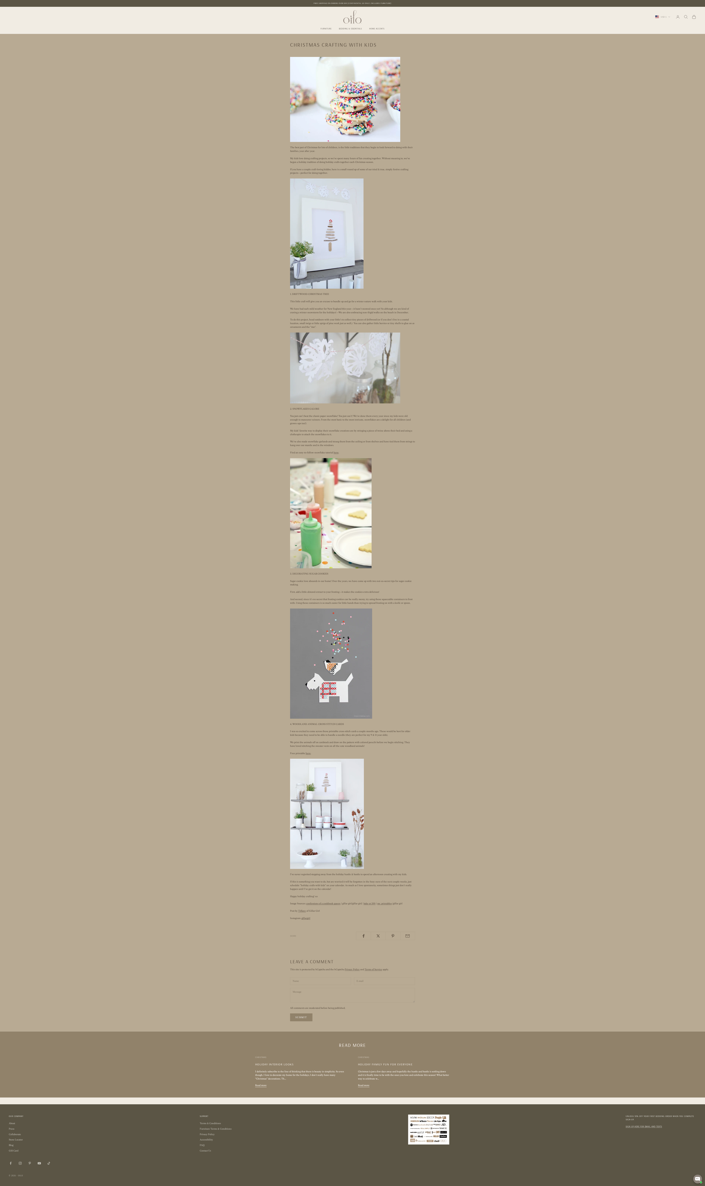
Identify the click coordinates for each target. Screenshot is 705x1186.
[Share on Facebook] (363, 936)
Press (11, 1128)
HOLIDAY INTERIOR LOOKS (274, 1064)
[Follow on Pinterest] (30, 1163)
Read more (261, 1085)
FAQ (202, 1145)
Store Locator (16, 1139)
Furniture (326, 28)
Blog (11, 1145)
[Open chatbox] (697, 1179)
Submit (301, 1017)
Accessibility (206, 1139)
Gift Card (13, 1150)
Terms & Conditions (210, 1123)
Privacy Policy (352, 969)
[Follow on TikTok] (49, 1163)
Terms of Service (373, 969)
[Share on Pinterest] (393, 936)
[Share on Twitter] (378, 936)
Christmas (260, 1057)
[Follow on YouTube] (39, 1163)
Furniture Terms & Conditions (216, 1128)
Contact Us (205, 1150)
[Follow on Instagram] (20, 1163)
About (12, 1123)
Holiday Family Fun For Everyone (385, 1064)
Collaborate (15, 1134)
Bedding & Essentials (350, 28)
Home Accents (376, 28)
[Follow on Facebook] (10, 1163)
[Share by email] (407, 936)
